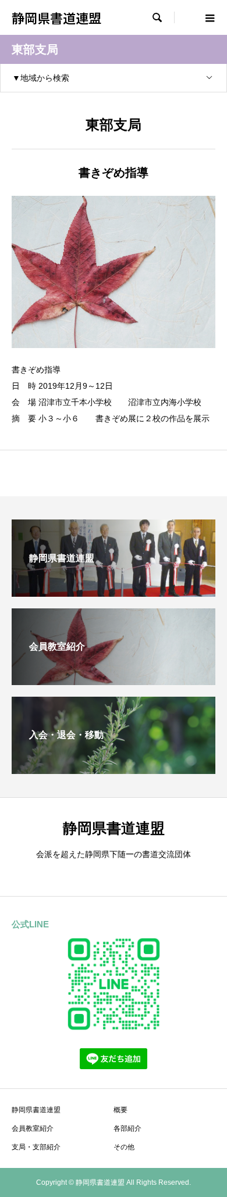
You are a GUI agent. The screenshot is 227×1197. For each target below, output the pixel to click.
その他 (124, 1147)
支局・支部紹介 (36, 1147)
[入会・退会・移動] (113, 769)
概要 (120, 1110)
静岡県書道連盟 (56, 17)
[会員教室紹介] (113, 680)
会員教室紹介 (33, 1128)
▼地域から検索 (40, 78)
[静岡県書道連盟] (113, 592)
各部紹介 (127, 1128)
